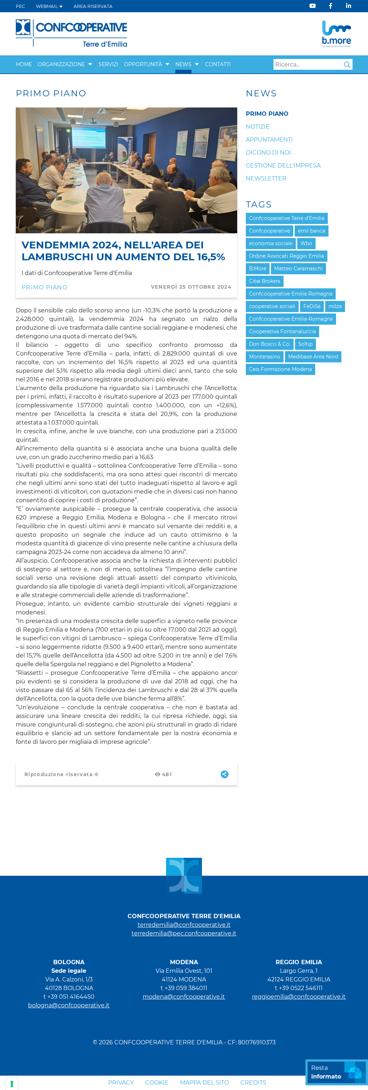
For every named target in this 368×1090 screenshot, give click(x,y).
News (183, 64)
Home (24, 64)
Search (347, 64)
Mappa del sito (204, 1082)
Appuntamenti (269, 139)
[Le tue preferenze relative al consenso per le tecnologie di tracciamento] (12, 1084)
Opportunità (143, 64)
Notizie (258, 126)
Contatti (218, 64)
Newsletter (266, 178)
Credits (253, 1082)
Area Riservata (93, 6)
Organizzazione (61, 64)
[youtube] (312, 6)
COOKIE (157, 1082)
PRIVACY (121, 1082)
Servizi (108, 64)
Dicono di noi (268, 152)
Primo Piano (45, 287)
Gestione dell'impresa (283, 165)
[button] (90, 64)
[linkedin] (348, 6)
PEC (20, 6)
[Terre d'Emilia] (72, 33)
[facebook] (330, 6)
